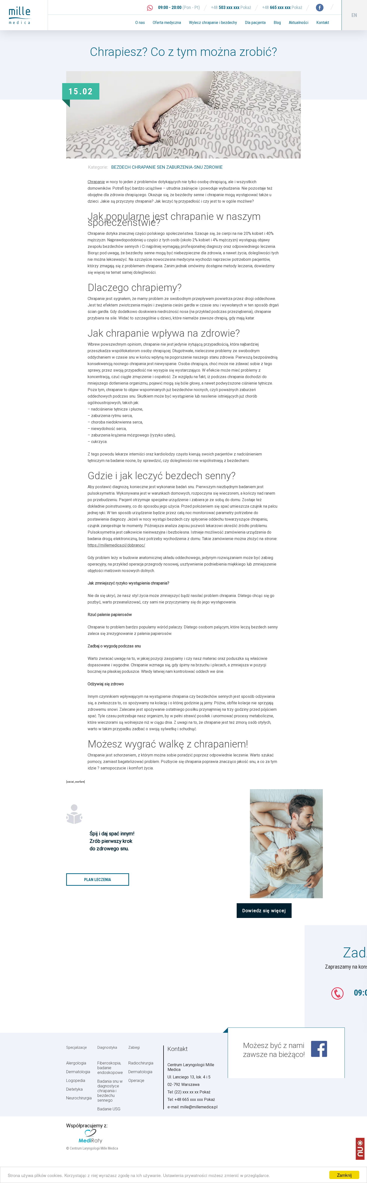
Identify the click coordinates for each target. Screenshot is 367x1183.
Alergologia (76, 1063)
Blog (277, 22)
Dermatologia (78, 1071)
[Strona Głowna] (23, 15)
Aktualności (298, 22)
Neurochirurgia (79, 1098)
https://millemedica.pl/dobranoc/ (116, 545)
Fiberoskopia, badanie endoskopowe (110, 1068)
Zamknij (344, 1175)
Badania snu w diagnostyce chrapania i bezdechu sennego (110, 1091)
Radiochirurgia (140, 1063)
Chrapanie (96, 181)
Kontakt (322, 22)
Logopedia (75, 1080)
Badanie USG (108, 1109)
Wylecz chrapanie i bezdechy (213, 22)
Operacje (136, 1080)
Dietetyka (74, 1089)
